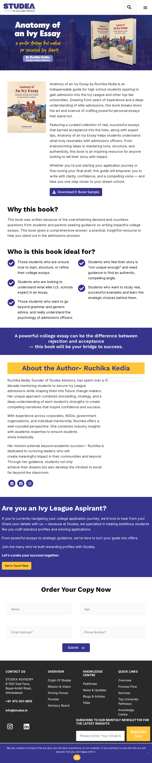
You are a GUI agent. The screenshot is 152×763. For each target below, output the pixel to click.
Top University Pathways (128, 701)
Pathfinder (90, 684)
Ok (77, 757)
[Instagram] (10, 726)
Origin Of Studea (59, 680)
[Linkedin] (26, 726)
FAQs (86, 703)
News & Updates (94, 690)
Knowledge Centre (126, 712)
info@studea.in (17, 710)
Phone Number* (95, 622)
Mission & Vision (59, 686)
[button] (145, 7)
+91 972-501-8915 (19, 701)
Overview (124, 680)
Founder (53, 699)
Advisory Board (59, 705)
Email (84, 728)
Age (87, 599)
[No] (147, 752)
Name (15, 599)
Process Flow (127, 686)
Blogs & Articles (94, 696)
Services (124, 693)
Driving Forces (58, 693)
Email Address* (22, 622)
